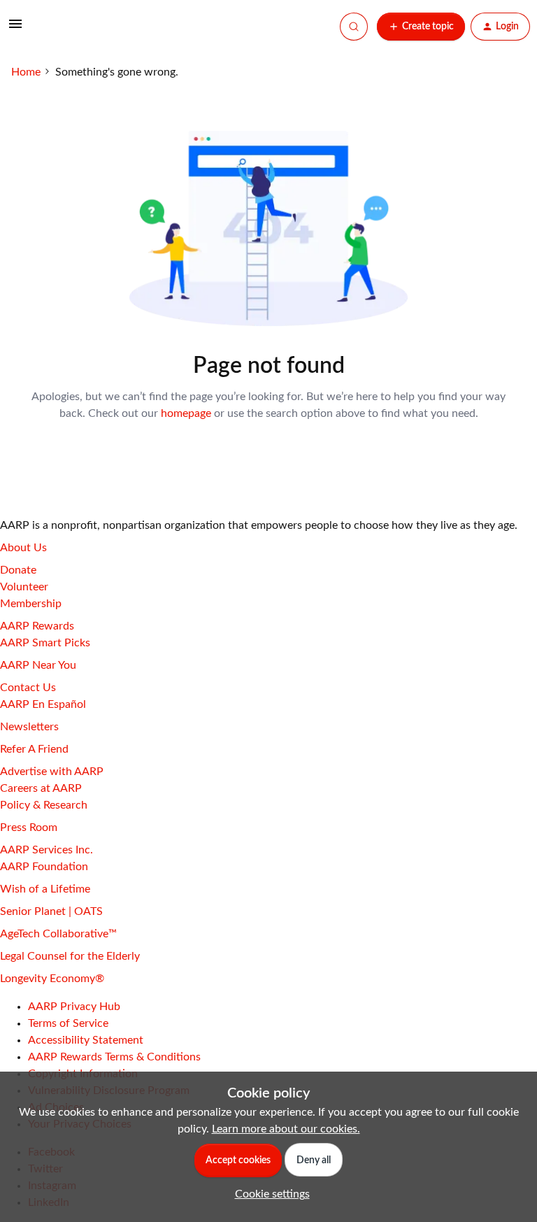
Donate (18, 570)
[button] (15, 28)
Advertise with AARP (51, 771)
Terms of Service (68, 1023)
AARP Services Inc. (46, 849)
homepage (186, 413)
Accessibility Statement (85, 1040)
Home (26, 72)
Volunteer (24, 586)
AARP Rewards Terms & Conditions (114, 1057)
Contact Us (28, 687)
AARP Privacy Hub (74, 1006)
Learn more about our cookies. (286, 1129)
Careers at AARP (41, 788)
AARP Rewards (37, 626)
